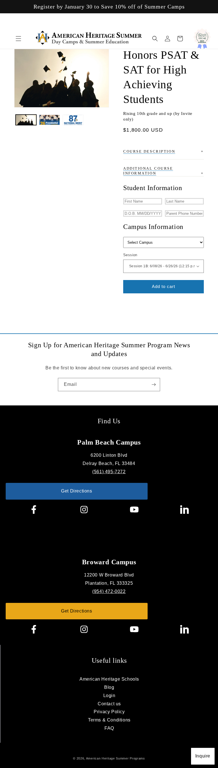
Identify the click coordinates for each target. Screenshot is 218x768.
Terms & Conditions (109, 719)
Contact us (109, 703)
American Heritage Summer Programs (115, 758)
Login (109, 695)
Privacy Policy (109, 711)
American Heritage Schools (109, 679)
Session (130, 255)
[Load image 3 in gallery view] (73, 120)
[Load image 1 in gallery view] (26, 120)
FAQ (109, 728)
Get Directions (76, 491)
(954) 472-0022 (108, 591)
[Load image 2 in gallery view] (49, 120)
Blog (109, 687)
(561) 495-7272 (108, 471)
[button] (18, 38)
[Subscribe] (153, 384)
